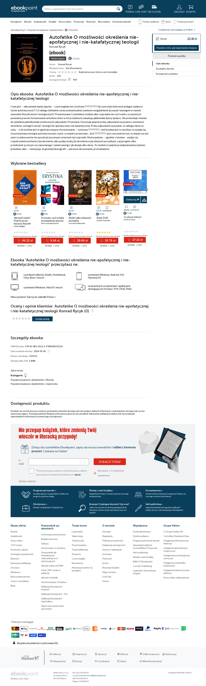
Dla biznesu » (40, 504)
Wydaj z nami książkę (143, 557)
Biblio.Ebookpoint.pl (152, 661)
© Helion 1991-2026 (19, 678)
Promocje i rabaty (19, 549)
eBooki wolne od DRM (52, 565)
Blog (13, 585)
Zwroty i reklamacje (112, 549)
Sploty (123, 661)
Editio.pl (124, 654)
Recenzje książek (110, 567)
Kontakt (106, 531)
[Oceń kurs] (21, 318)
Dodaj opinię (42, 318)
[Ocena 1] (59, 72)
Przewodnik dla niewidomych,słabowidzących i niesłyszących (49, 557)
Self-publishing (140, 552)
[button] (147, 189)
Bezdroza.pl (170, 654)
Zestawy (15, 567)
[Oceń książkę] (67, 72)
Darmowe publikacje (21, 563)
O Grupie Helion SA (173, 531)
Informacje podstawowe (53, 534)
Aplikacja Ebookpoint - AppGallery (52, 600)
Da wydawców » (154, 490)
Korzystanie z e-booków (53, 548)
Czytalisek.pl (104, 661)
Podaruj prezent (186, 21)
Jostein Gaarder (103, 220)
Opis (162, 63)
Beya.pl (78, 661)
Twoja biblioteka (80, 549)
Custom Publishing (142, 566)
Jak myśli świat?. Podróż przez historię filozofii (22, 220)
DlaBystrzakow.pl (151, 654)
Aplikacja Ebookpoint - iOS (54, 594)
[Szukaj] (118, 9)
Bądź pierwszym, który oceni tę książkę (98, 72)
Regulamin (107, 536)
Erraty (105, 563)
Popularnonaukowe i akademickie (27, 379)
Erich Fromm (129, 219)
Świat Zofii (102, 217)
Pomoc (50, 296)
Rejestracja (77, 536)
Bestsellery (104, 21)
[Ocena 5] (72, 72)
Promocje (79, 21)
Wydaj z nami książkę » (101, 490)
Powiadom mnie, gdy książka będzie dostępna (177, 48)
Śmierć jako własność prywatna (80, 219)
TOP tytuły (16, 545)
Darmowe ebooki (121, 21)
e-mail (21, 461)
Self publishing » (154, 504)
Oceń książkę (78, 558)
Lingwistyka (52, 383)
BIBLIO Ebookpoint (143, 561)
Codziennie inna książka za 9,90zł (175, 30)
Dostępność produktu (167, 73)
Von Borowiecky (74, 68)
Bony (168, 21)
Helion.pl (57, 654)
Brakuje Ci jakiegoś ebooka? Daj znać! (109, 504)
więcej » (78, 474)
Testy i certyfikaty (20, 581)
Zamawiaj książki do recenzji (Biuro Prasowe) (145, 546)
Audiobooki (40, 21)
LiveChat (106, 576)
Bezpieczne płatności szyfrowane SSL (37, 643)
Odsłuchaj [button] (131, 199)
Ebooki (27, 21)
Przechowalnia (79, 545)
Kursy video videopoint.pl (176, 577)
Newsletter (77, 563)
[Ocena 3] (65, 72)
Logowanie (77, 531)
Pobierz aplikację (151, 21)
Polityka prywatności (112, 540)
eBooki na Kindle (49, 577)
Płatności (107, 558)
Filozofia (50, 379)
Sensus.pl (102, 654)
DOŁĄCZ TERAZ (110, 461)
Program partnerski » (44, 490)
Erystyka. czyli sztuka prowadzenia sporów (52, 219)
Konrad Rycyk (65, 64)
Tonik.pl (188, 672)
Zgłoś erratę (17, 370)
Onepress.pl (81, 654)
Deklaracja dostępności (113, 545)
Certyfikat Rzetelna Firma (176, 536)
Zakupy (45, 543)
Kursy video (65, 21)
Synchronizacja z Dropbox (54, 582)
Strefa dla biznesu (142, 531)
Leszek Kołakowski (77, 223)
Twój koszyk (78, 540)
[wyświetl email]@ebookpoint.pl (92, 675)
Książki (52, 21)
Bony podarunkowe (20, 576)
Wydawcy (15, 572)
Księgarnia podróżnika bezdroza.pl (174, 564)
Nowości (91, 21)
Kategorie (16, 21)
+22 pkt (76, 58)
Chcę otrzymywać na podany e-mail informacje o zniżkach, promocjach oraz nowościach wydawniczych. (61, 472)
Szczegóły (165, 68)
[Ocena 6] (75, 72)
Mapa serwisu (109, 572)
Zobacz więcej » (28, 481)
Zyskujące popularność (22, 554)
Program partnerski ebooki (146, 540)
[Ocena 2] (62, 72)
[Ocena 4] (69, 72)
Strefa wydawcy (141, 536)
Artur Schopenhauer (50, 223)
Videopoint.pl (59, 661)
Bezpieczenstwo (49, 539)
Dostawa (106, 554)
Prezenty (76, 554)
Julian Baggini (19, 226)
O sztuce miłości (132, 216)
